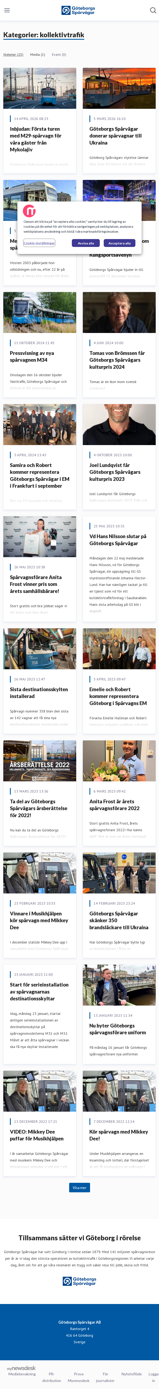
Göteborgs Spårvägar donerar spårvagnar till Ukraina (115, 136)
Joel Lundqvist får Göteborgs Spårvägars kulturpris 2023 (114, 472)
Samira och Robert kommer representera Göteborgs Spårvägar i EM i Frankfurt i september (39, 475)
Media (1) (37, 54)
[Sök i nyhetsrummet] (153, 10)
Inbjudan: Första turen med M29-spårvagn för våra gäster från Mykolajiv (35, 139)
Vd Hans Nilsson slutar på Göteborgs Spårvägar (117, 539)
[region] (79, 227)
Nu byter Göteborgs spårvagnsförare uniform (117, 1029)
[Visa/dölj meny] (7, 10)
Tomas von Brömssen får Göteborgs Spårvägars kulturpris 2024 (117, 360)
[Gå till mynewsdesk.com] (21, 1368)
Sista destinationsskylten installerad (39, 692)
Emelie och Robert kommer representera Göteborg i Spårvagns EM (118, 696)
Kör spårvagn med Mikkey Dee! (118, 1135)
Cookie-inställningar (39, 243)
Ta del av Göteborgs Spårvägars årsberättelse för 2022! (38, 808)
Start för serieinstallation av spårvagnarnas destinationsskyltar (39, 991)
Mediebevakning (22, 1374)
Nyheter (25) (13, 54)
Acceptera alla (119, 243)
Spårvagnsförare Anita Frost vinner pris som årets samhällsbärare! (36, 584)
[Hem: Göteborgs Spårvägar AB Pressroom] (78, 10)
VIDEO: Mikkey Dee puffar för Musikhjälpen (37, 1135)
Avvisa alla (86, 243)
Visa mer (80, 1187)
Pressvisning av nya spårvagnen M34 (32, 356)
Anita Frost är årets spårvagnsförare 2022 (114, 804)
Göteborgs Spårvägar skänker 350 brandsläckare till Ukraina (118, 920)
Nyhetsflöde (131, 1374)
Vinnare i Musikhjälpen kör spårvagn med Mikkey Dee (39, 920)
